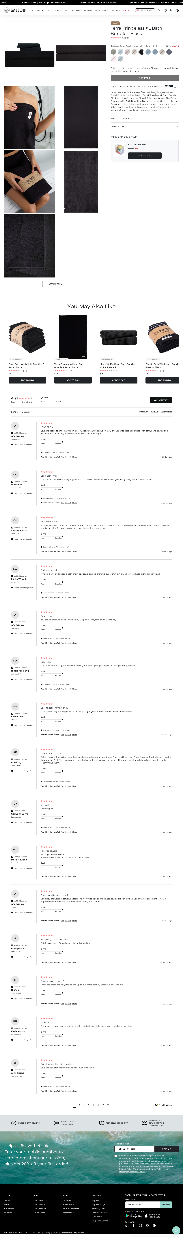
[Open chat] (176, 1230)
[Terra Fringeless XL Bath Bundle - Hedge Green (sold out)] (113, 52)
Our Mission (39, 1204)
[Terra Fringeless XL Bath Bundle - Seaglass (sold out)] (120, 52)
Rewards (67, 1200)
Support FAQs (98, 1204)
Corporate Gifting (100, 1221)
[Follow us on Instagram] (140, 1225)
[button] (74, 1105)
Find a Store (39, 1213)
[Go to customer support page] (165, 10)
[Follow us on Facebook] (133, 1225)
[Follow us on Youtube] (147, 1225)
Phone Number (121, 1144)
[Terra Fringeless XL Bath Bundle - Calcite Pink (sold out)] (127, 52)
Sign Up (166, 1149)
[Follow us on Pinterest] (154, 1225)
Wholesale (97, 1217)
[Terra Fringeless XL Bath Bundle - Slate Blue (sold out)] (148, 52)
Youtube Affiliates (71, 1208)
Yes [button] (62, 457)
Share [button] (74, 457)
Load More (55, 284)
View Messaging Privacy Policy (148, 1169)
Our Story (38, 1200)
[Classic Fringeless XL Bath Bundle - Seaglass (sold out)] (120, 59)
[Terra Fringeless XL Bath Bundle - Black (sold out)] (141, 52)
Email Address (132, 1200)
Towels (7, 1200)
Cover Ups (9, 1208)
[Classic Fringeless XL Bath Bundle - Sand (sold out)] (162, 52)
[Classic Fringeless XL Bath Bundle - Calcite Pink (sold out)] (113, 59)
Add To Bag (144, 155)
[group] (25, 398)
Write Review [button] (161, 400)
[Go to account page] (171, 10)
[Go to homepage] (14, 10)
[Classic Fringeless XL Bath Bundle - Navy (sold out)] (169, 52)
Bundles (8, 1213)
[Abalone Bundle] (119, 151)
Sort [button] (13, 412)
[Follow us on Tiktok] (126, 1225)
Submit (166, 1204)
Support (96, 1200)
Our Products (39, 1208)
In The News (68, 1204)
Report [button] (68, 457)
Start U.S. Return (100, 1213)
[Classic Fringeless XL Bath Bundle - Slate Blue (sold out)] (155, 52)
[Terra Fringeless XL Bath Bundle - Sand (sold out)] (134, 52)
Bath (6, 1204)
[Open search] (159, 10)
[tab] (148, 412)
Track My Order (99, 1208)
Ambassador (68, 1213)
